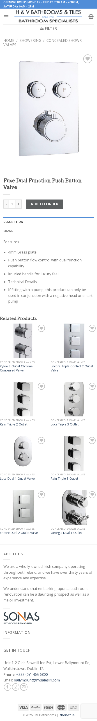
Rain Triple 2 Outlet (13, 424)
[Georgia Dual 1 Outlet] (74, 507)
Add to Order (44, 204)
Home (8, 40)
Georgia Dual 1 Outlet (66, 533)
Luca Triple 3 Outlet (65, 424)
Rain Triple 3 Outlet (64, 479)
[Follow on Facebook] (7, 687)
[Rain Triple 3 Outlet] (74, 453)
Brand (8, 231)
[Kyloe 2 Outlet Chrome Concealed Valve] (23, 341)
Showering (30, 40)
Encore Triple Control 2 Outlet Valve (72, 368)
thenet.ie (67, 715)
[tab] (48, 221)
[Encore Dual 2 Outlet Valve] (23, 507)
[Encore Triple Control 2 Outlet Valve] (74, 341)
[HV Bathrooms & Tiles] (48, 16)
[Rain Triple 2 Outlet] (23, 399)
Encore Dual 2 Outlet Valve (19, 533)
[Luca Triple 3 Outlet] (74, 399)
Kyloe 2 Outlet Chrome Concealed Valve (16, 368)
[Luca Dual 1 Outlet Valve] (23, 453)
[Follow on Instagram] (15, 687)
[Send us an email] (24, 687)
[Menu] (6, 16)
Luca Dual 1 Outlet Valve (17, 479)
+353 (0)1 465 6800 (32, 674)
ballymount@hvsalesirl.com (37, 680)
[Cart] (91, 16)
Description (13, 222)
